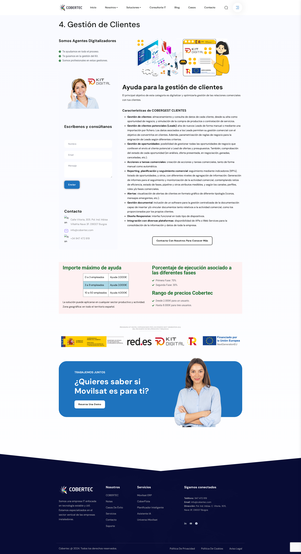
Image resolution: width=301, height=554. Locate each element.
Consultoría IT (158, 7)
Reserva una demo (89, 404)
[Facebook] (196, 523)
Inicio (93, 7)
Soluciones (132, 7)
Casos (192, 7)
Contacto (209, 7)
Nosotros (110, 7)
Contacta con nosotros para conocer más (182, 240)
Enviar (72, 184)
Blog (177, 7)
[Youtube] (191, 523)
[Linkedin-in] (185, 523)
